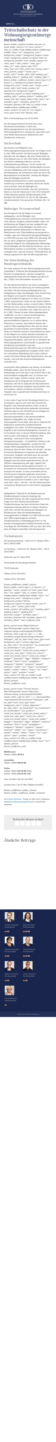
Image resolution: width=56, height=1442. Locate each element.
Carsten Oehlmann (14, 799)
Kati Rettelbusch (11, 998)
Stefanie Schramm (11, 974)
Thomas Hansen (29, 949)
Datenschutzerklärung (32, 1014)
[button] (28, 902)
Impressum (20, 1014)
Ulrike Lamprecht (29, 974)
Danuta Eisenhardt (12, 949)
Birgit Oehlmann (29, 925)
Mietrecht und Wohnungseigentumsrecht (19, 802)
